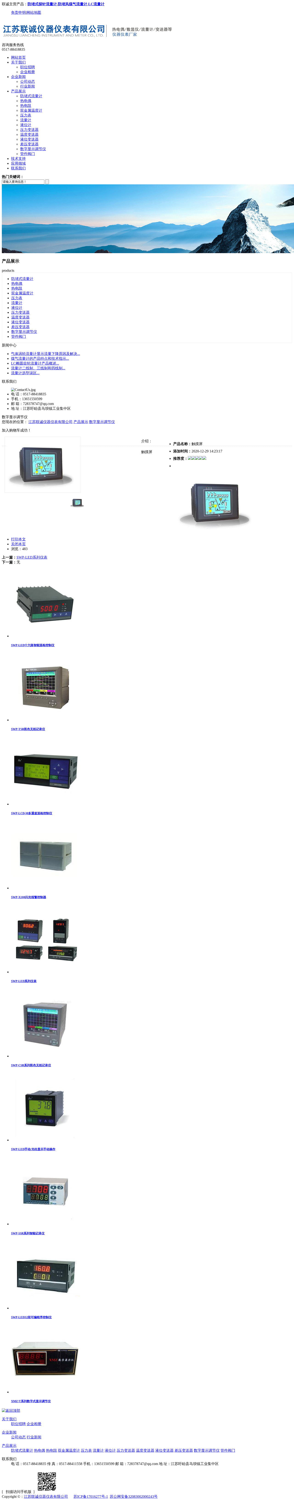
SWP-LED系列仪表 (32, 557)
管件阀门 (27, 154)
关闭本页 (18, 544)
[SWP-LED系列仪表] (45, 972)
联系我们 (18, 168)
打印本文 (18, 539)
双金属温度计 (31, 110)
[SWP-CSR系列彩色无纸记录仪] (45, 1056)
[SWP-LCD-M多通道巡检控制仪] (45, 804)
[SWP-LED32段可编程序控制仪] (45, 1308)
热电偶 (25, 101)
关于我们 (18, 62)
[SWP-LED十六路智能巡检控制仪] (45, 636)
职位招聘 (27, 67)
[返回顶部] (11, 1410)
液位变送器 (29, 139)
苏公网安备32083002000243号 (134, 1496)
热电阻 (25, 106)
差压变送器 (29, 144)
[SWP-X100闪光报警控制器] (45, 888)
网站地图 (33, 12)
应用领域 (18, 163)
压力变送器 (29, 130)
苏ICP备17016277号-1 (91, 1496)
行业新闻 (27, 86)
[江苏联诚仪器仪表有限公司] (88, 40)
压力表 (25, 115)
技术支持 (18, 159)
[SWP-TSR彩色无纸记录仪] (45, 720)
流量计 (25, 120)
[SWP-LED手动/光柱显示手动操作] (45, 1140)
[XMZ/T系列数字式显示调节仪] (45, 1392)
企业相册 (27, 72)
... (45, 354)
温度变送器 (29, 134)
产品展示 (18, 91)
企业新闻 (18, 77)
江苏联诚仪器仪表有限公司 (50, 422)
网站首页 (18, 57)
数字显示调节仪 (33, 149)
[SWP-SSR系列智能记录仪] (45, 1224)
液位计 (25, 125)
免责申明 (18, 12)
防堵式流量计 (31, 96)
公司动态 (27, 81)
